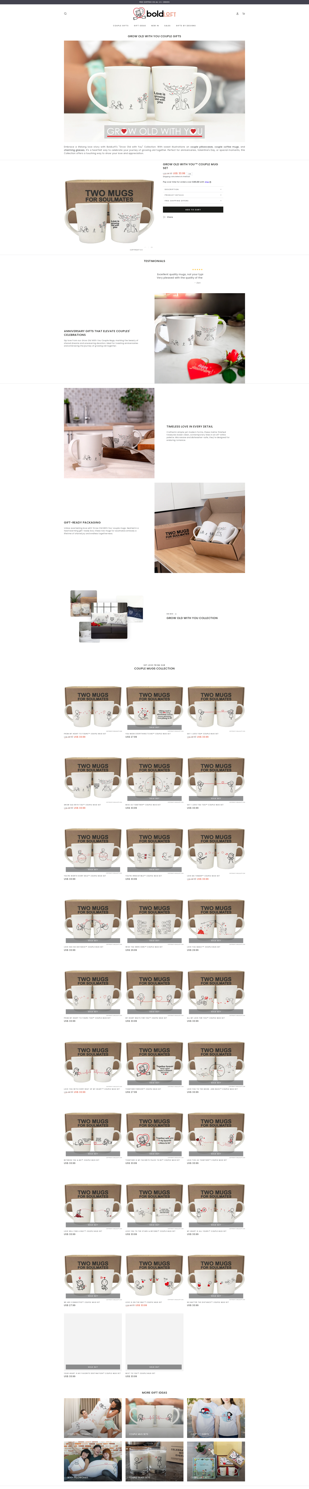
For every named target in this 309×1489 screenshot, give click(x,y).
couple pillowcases (201, 146)
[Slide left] (145, 247)
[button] (65, 13)
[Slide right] (151, 247)
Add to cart (193, 209)
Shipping (166, 176)
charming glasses (74, 150)
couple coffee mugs (227, 146)
